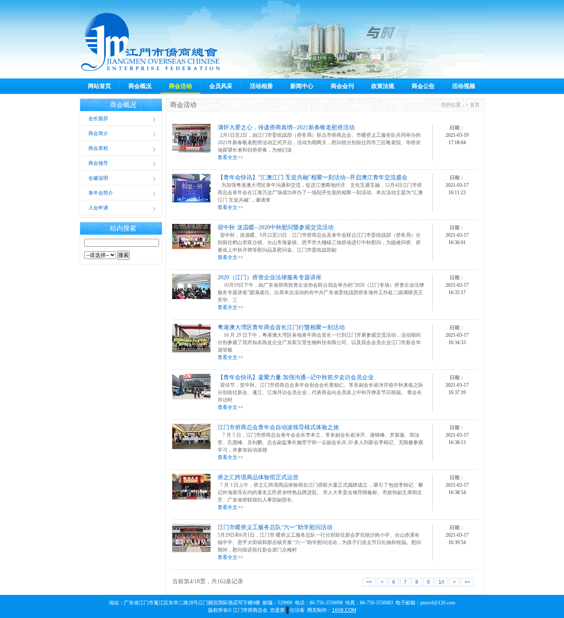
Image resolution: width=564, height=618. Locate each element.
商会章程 (98, 148)
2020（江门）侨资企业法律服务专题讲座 (270, 277)
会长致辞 (98, 118)
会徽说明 (98, 178)
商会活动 (180, 86)
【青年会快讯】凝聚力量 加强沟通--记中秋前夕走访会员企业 (296, 377)
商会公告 (423, 86)
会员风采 (220, 86)
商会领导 (98, 163)
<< (369, 582)
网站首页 (99, 86)
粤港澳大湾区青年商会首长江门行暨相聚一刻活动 (281, 327)
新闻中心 (301, 86)
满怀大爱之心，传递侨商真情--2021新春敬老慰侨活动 (286, 127)
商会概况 (140, 86)
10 (441, 582)
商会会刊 (342, 86)
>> (467, 582)
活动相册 (261, 86)
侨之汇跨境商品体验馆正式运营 (258, 477)
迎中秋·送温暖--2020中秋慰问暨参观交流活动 (276, 227)
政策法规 (382, 86)
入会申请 (98, 208)
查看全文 (227, 157)
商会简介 (98, 133)
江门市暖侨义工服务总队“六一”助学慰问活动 (275, 527)
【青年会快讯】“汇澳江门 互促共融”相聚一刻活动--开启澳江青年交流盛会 (313, 177)
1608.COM (344, 610)
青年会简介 (100, 193)
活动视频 (463, 86)
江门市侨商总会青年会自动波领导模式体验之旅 (278, 427)
